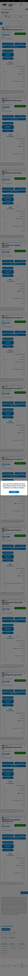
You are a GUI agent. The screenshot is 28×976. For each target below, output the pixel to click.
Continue (14, 492)
